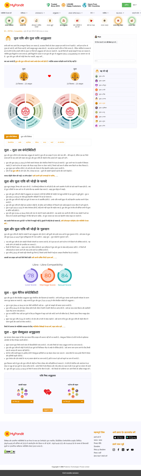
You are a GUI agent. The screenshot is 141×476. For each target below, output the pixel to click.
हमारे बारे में (97, 437)
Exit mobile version (71, 473)
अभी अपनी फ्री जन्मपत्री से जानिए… (44, 176)
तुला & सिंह (102, 94)
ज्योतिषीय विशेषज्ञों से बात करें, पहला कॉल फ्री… (48, 327)
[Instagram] (114, 450)
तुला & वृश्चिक (103, 108)
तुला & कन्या (102, 99)
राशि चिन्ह (10, 31)
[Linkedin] (123, 450)
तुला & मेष (102, 76)
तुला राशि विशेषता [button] (11, 137)
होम (5, 31)
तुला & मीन (102, 126)
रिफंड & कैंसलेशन (99, 450)
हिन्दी (134, 5)
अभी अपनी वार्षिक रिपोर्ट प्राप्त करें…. (43, 257)
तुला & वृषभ (102, 81)
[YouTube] (132, 450)
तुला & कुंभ (102, 121)
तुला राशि (16, 171)
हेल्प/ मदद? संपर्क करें (100, 456)
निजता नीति (97, 443)
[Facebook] (118, 450)
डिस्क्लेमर (97, 446)
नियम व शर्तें (97, 453)
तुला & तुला (102, 103)
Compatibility (18, 31)
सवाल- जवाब (98, 440)
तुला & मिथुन (102, 85)
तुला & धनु (102, 112)
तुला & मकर (102, 117)
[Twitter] (128, 450)
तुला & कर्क (102, 90)
